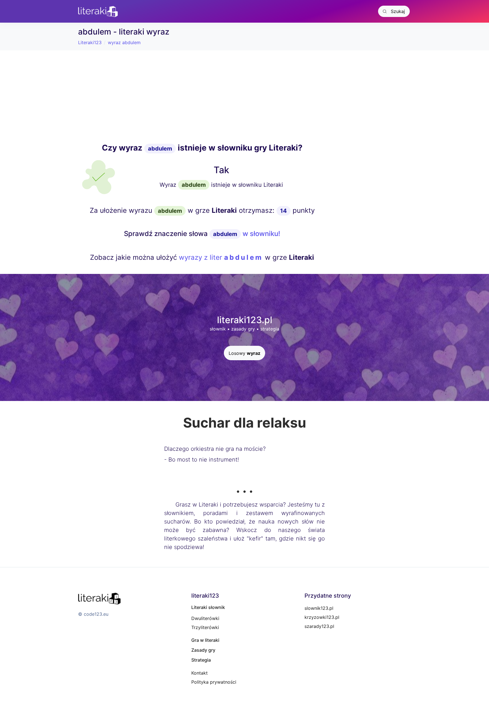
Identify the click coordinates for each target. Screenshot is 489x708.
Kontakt (199, 673)
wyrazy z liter (221, 257)
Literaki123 (90, 42)
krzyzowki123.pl (321, 617)
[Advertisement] (202, 96)
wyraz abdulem (124, 42)
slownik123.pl (318, 608)
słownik (218, 329)
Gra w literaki (205, 640)
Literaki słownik (208, 607)
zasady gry (243, 329)
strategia (269, 329)
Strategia (201, 660)
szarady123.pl (319, 626)
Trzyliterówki (205, 627)
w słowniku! (246, 233)
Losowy (244, 353)
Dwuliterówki (205, 618)
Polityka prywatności (213, 682)
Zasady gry (203, 650)
